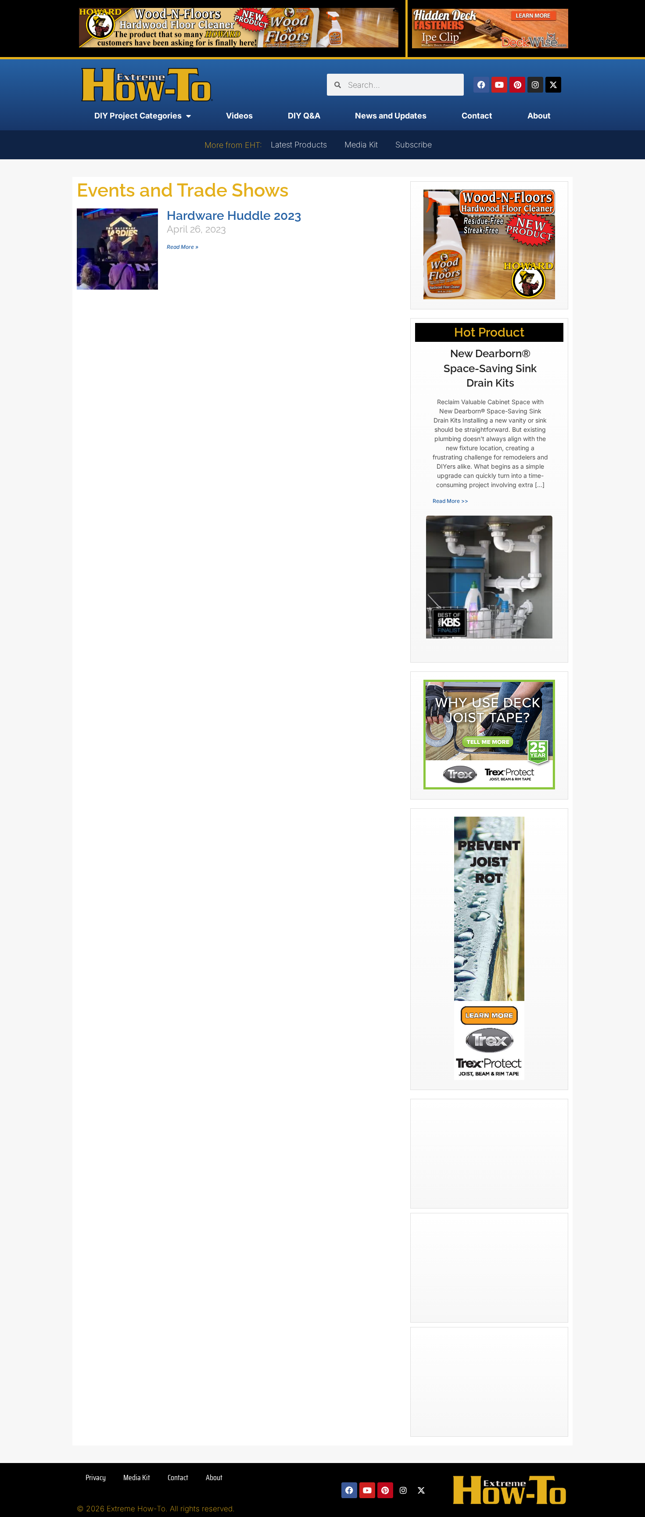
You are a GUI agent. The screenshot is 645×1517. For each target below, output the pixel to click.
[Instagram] (535, 85)
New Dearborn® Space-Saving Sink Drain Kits (490, 368)
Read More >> (450, 501)
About (539, 115)
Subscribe (413, 144)
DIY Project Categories (138, 115)
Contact (477, 115)
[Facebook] (481, 85)
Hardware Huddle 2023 (234, 215)
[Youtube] (499, 85)
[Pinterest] (517, 85)
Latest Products (299, 144)
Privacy (96, 1477)
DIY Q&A (304, 115)
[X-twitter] (553, 85)
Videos (239, 115)
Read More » (182, 247)
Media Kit (361, 144)
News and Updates (390, 115)
